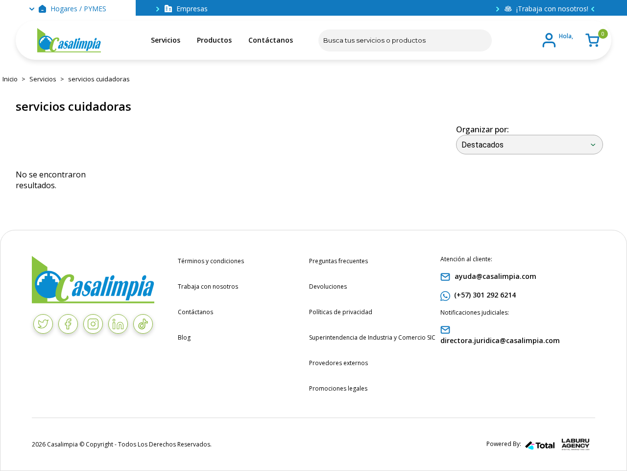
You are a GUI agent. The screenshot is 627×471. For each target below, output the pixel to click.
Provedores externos (338, 363)
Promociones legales (338, 388)
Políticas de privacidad (340, 312)
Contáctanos (270, 40)
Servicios (165, 40)
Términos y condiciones (211, 261)
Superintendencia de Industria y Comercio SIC (372, 337)
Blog (184, 337)
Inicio (10, 78)
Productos (214, 40)
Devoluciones (328, 286)
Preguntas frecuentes (338, 261)
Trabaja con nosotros (208, 286)
